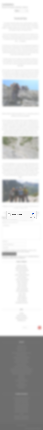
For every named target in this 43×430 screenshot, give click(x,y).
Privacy (31, 217)
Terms (34, 217)
